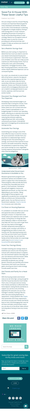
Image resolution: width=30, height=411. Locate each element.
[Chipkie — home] (4, 2)
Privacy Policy (15, 406)
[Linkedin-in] (20, 398)
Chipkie (25, 296)
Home (2, 7)
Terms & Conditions (15, 404)
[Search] (26, 347)
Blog (6, 7)
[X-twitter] (17, 398)
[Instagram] (9, 398)
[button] (27, 2)
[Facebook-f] (13, 398)
